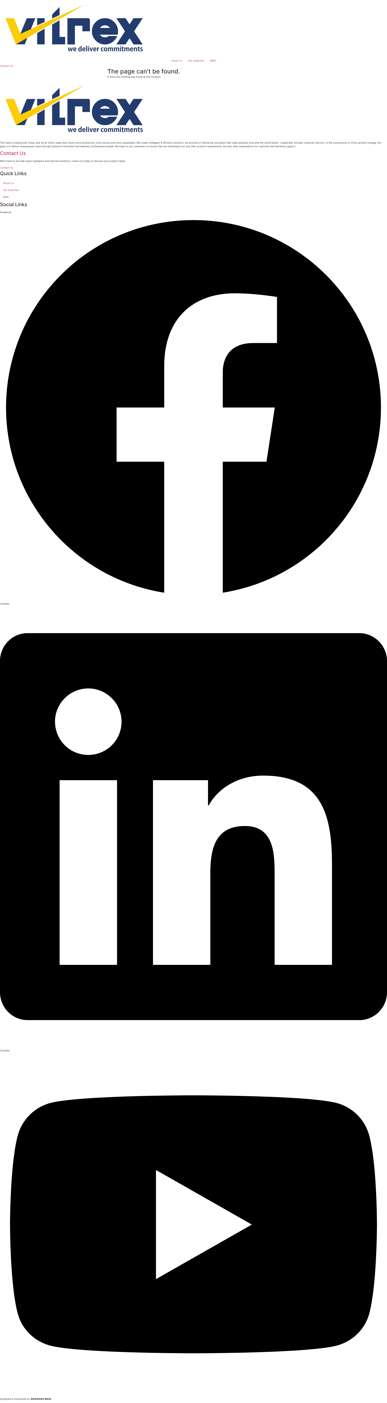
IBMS (213, 60)
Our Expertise (196, 60)
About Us (176, 60)
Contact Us (13, 153)
